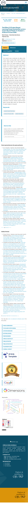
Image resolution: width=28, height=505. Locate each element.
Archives (8, 13)
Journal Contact (7, 349)
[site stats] (4, 429)
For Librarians (8, 465)
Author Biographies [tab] (7, 51)
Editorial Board (7, 333)
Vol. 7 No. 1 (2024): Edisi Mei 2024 (18, 13)
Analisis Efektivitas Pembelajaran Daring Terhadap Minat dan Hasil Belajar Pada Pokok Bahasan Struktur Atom (14, 166)
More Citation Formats (9, 136)
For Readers (7, 464)
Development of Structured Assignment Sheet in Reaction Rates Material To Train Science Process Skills (14, 266)
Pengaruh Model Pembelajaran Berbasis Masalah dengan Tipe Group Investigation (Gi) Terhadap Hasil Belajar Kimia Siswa (14, 289)
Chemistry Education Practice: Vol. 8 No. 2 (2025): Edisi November (13, 153)
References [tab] (13, 47)
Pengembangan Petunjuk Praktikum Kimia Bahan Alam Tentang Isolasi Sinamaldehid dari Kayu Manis (13, 159)
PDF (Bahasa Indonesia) (9, 43)
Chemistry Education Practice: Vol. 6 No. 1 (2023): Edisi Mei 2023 (14, 194)
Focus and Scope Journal (9, 328)
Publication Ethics (7, 344)
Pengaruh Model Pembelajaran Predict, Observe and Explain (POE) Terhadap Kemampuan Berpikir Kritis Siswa (14, 206)
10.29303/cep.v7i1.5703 (9, 39)
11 (10, 315)
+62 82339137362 (15, 456)
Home (3, 13)
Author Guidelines (7, 330)
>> (10, 227)
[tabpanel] (14, 84)
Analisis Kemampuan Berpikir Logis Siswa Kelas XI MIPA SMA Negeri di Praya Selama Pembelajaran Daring (14, 214)
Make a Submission (7, 325)
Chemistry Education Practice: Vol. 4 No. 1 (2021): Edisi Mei (14, 247)
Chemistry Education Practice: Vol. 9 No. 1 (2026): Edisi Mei (14, 278)
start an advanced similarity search (16, 319)
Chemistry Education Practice (11, 7)
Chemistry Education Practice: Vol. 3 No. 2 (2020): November (14, 160)
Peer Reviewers (7, 336)
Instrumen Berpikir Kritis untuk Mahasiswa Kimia (14, 220)
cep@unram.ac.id (13, 457)
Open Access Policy (8, 338)
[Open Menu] (26, 2)
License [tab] (17, 51)
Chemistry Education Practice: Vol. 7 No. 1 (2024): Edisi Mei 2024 (13, 185)
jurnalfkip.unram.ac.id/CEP (15, 459)
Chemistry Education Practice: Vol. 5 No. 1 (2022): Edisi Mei (13, 216)
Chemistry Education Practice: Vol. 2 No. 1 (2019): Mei (13, 240)
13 (13, 315)
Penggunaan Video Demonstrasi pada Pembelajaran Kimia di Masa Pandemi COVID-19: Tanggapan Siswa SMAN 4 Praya (14, 198)
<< (1, 227)
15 (16, 315)
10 (9, 315)
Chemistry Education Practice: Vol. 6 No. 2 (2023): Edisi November (14, 177)
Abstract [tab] (5, 47)
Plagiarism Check (7, 346)
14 (14, 315)
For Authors (7, 463)
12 (11, 315)
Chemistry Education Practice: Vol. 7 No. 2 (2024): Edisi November (13, 301)
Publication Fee (7, 341)
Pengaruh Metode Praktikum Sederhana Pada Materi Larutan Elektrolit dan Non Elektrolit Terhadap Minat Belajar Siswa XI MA (13, 283)
